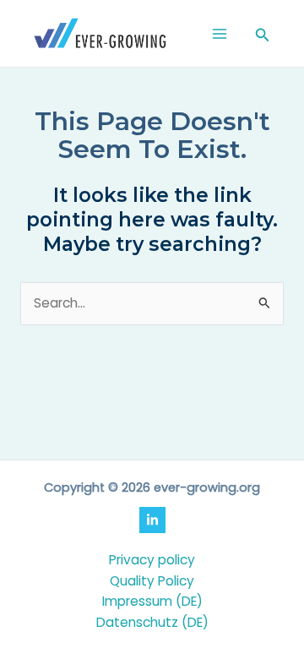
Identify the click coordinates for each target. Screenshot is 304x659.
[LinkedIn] (152, 520)
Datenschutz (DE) (152, 622)
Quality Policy (152, 581)
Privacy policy (152, 560)
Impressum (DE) (152, 601)
